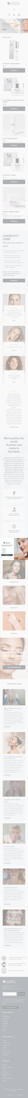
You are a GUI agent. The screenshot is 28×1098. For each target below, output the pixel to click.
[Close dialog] (27, 538)
